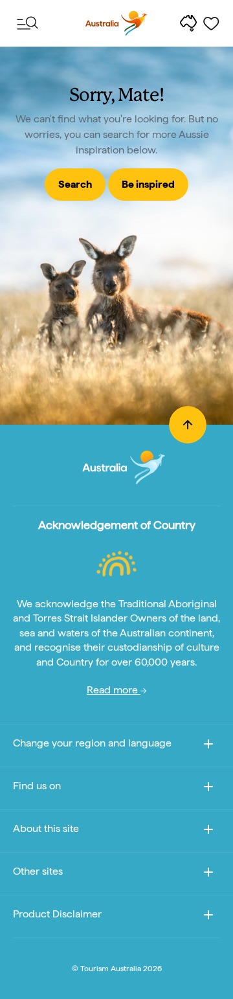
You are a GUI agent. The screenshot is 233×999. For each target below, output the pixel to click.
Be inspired (148, 184)
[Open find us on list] (208, 789)
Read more (113, 690)
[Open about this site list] (208, 831)
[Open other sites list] (208, 874)
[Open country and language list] (208, 746)
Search (75, 184)
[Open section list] (208, 917)
